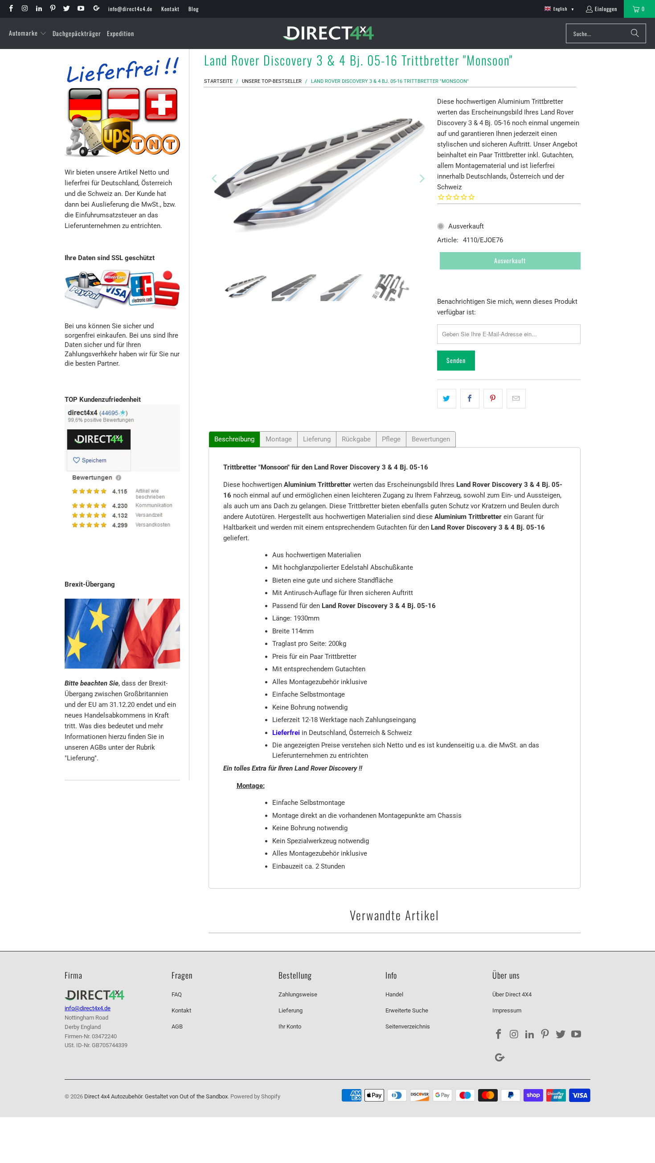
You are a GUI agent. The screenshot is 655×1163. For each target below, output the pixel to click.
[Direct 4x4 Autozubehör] (328, 33)
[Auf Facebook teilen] (469, 398)
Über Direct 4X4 (512, 994)
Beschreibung (234, 439)
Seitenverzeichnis (407, 1026)
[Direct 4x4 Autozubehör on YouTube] (80, 8)
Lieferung (317, 439)
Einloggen (606, 8)
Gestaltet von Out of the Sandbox (186, 1096)
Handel (394, 994)
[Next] (421, 178)
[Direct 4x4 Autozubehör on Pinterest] (52, 8)
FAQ (177, 994)
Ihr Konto (289, 1026)
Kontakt (170, 8)
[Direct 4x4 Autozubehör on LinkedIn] (38, 8)
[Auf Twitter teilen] (446, 398)
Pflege (391, 439)
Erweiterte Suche (406, 1010)
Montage (279, 439)
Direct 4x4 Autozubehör (113, 1096)
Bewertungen (431, 439)
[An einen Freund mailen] (516, 398)
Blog (193, 8)
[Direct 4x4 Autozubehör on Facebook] (10, 8)
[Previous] (215, 178)
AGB (177, 1026)
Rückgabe (356, 439)
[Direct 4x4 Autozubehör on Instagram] (24, 8)
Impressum (506, 1010)
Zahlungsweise (297, 994)
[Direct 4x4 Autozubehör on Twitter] (66, 8)
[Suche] (635, 33)
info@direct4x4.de (130, 8)
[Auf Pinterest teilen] (493, 398)
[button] (28, 33)
